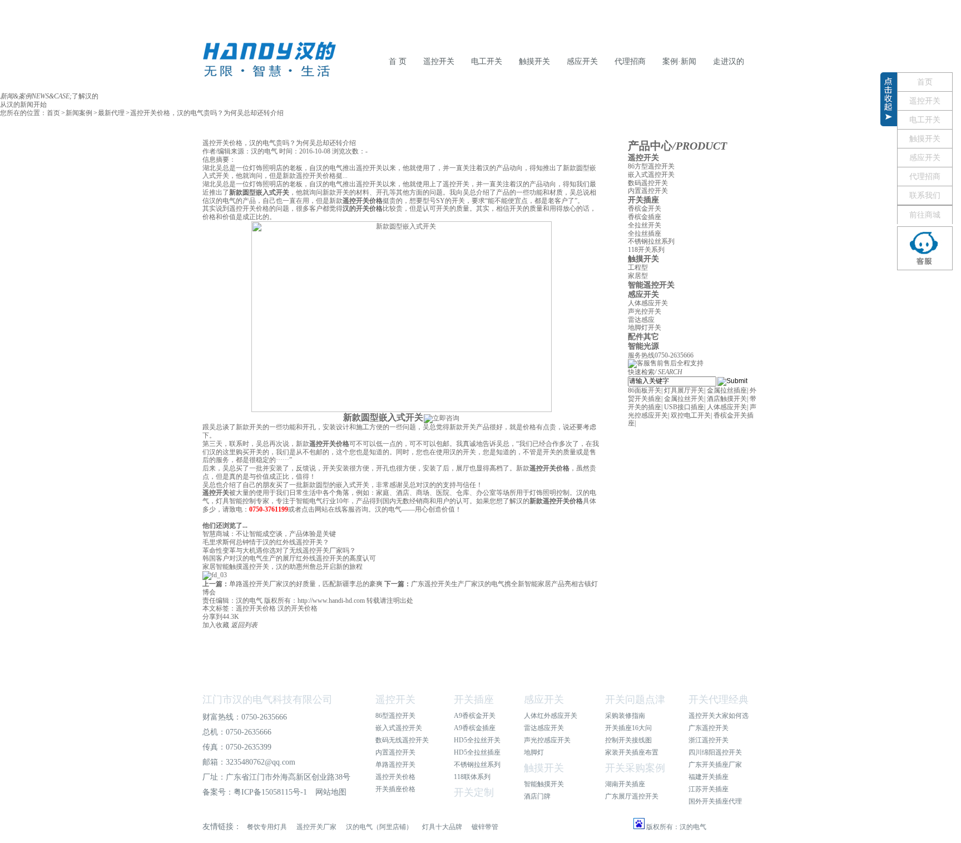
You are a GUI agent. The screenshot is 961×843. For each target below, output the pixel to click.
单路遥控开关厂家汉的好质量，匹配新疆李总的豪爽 (292, 584)
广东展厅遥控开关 (631, 796)
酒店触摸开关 (727, 399)
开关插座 (643, 200)
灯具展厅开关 (684, 390)
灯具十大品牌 (442, 827)
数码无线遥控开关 (402, 740)
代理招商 (630, 61)
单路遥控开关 (395, 764)
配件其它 (643, 337)
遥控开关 (438, 61)
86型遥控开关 (395, 716)
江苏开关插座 (708, 789)
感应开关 (582, 61)
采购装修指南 (625, 716)
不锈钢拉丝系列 (651, 241)
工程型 (638, 267)
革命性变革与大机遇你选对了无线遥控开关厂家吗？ (279, 550)
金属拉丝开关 (684, 399)
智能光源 (643, 346)
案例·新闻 (679, 61)
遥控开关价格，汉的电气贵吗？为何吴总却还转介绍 (207, 113)
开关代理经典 (718, 699)
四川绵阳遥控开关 (715, 752)
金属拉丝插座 (727, 390)
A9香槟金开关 (475, 716)
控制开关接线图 (628, 740)
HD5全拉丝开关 (477, 740)
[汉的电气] (269, 74)
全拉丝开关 (644, 225)
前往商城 (924, 215)
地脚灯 (534, 752)
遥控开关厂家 (316, 827)
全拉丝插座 (644, 233)
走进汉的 (728, 61)
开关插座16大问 (628, 728)
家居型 (638, 276)
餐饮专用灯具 (267, 827)
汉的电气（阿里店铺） (379, 827)
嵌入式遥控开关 (651, 174)
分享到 (212, 617)
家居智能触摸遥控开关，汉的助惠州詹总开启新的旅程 (282, 567)
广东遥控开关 (708, 728)
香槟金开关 (644, 208)
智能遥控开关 (651, 285)
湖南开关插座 (625, 784)
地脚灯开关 (644, 327)
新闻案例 (79, 113)
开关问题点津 (635, 699)
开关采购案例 (635, 767)
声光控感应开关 (547, 740)
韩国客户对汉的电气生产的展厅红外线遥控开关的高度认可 (289, 558)
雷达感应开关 (544, 728)
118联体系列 (472, 777)
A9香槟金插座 (475, 728)
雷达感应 (641, 320)
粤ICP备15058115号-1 (270, 792)
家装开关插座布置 (631, 752)
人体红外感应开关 (550, 716)
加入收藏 (215, 625)
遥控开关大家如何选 (718, 716)
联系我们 (924, 195)
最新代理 (111, 113)
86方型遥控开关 (651, 166)
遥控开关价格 (256, 608)
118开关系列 (646, 250)
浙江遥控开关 (708, 740)
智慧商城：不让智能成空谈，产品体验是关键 (269, 534)
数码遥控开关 (648, 183)
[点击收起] (888, 124)
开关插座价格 (395, 789)
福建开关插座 (708, 777)
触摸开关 (534, 61)
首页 (53, 113)
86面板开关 (644, 390)
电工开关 (486, 61)
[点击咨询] (925, 248)
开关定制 (474, 792)
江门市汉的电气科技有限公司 (267, 699)
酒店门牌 (537, 796)
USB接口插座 (684, 407)
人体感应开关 (648, 303)
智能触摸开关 (544, 784)
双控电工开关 (691, 415)
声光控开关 (644, 311)
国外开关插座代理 (715, 801)
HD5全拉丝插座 (477, 752)
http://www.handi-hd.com (331, 600)
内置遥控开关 (648, 191)
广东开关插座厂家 (715, 764)
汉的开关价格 (298, 608)
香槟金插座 (644, 217)
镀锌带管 (485, 827)
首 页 (398, 61)
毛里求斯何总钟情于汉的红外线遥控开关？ (265, 542)
